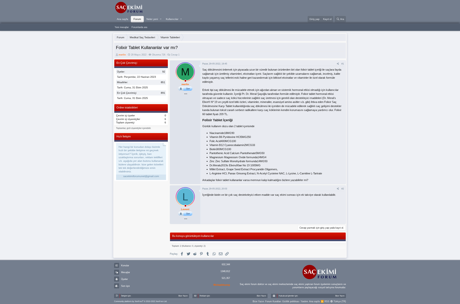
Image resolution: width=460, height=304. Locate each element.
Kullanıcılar (172, 19)
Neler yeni (152, 19)
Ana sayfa (122, 19)
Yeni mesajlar (122, 27)
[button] (160, 19)
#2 (342, 188)
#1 (342, 63)
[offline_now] (185, 81)
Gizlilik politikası (290, 301)
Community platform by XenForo (140, 301)
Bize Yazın (258, 301)
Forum (137, 19)
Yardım (304, 301)
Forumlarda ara (139, 27)
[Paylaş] (338, 64)
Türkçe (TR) (339, 301)
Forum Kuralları (273, 301)
